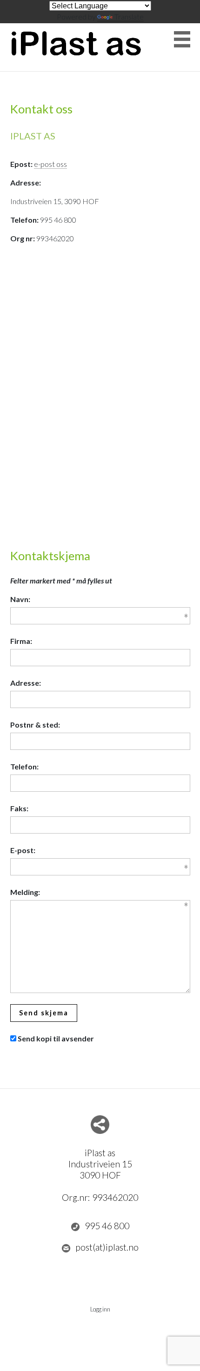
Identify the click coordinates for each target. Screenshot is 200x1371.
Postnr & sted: (35, 724)
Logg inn (100, 1309)
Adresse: (25, 682)
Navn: (20, 599)
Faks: (19, 808)
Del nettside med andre (100, 1124)
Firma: (21, 640)
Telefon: (24, 766)
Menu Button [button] (182, 39)
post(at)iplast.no (107, 1247)
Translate (129, 16)
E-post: (22, 850)
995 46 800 (107, 1225)
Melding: (25, 892)
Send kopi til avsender (56, 1038)
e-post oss (50, 163)
